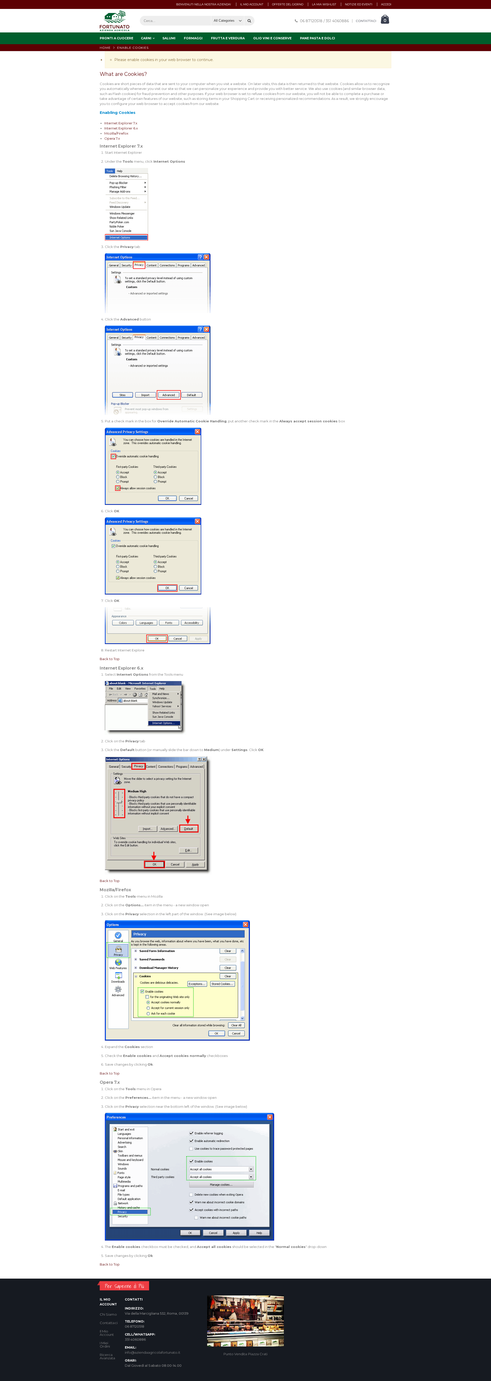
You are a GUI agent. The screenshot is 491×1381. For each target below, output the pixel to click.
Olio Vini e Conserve (272, 38)
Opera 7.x (112, 138)
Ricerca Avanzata (107, 1356)
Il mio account (251, 4)
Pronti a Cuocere (116, 38)
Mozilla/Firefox (116, 133)
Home (105, 48)
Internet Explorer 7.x (120, 123)
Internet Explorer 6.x (121, 128)
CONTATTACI (366, 20)
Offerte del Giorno (287, 4)
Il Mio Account (107, 1333)
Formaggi (193, 38)
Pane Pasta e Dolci (317, 38)
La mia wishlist (324, 4)
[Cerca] (249, 21)
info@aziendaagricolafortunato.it (152, 1352)
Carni (146, 38)
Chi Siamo (108, 1314)
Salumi (168, 38)
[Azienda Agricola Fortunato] (114, 20)
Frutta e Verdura (228, 38)
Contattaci (109, 1323)
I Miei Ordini (105, 1344)
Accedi (386, 4)
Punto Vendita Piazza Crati (246, 1354)
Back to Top (110, 659)
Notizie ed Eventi (358, 4)
